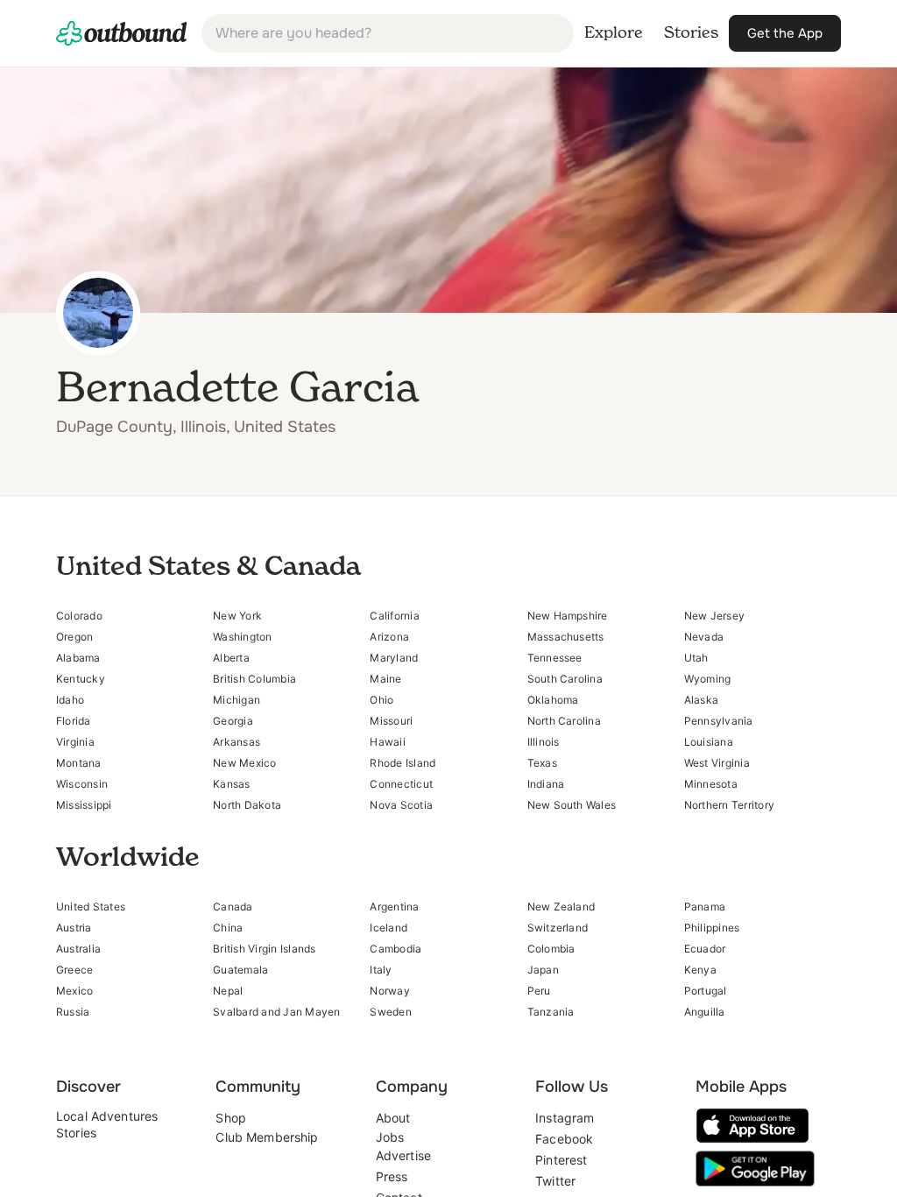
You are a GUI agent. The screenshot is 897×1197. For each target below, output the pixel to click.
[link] (121, 33)
